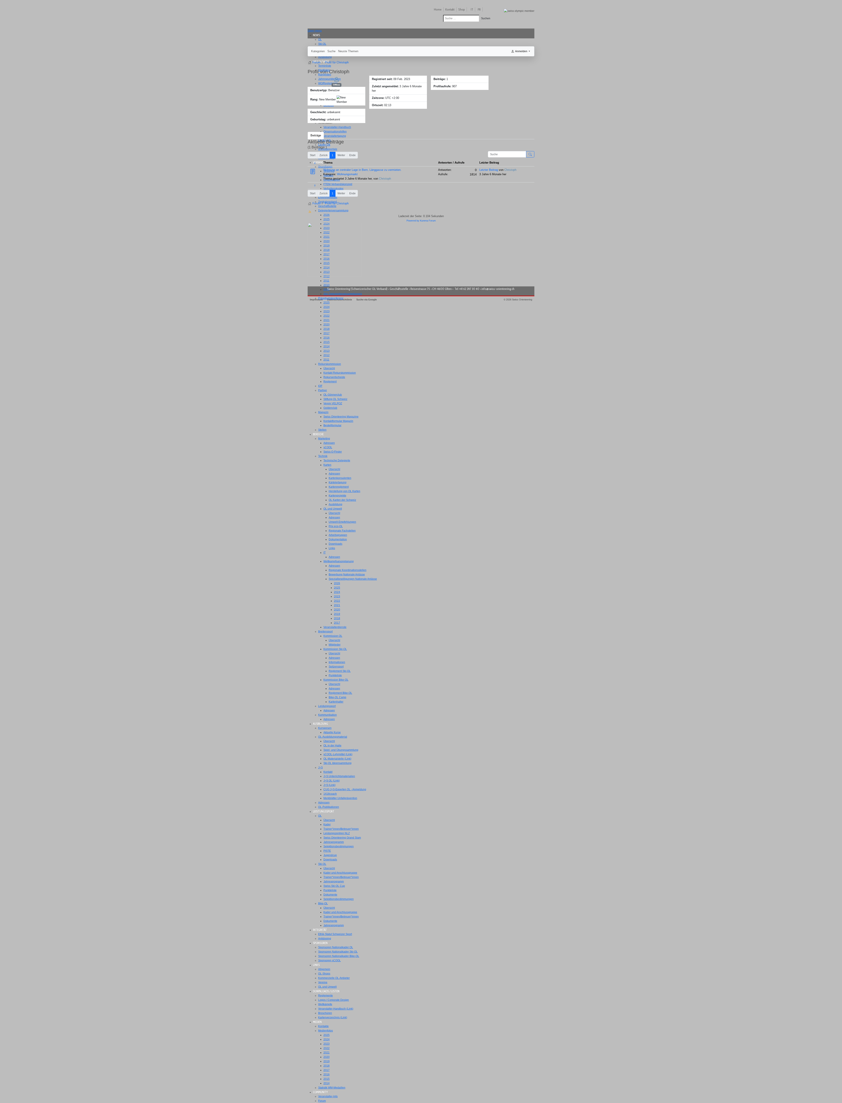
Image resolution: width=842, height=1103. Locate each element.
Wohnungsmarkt (347, 174)
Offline (336, 85)
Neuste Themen (348, 51)
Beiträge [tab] (315, 135)
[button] (318, 35)
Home (438, 9)
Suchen (485, 18)
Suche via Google (366, 299)
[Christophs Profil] (336, 79)
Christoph (385, 178)
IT (472, 9)
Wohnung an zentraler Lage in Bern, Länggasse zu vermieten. (362, 169)
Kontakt (450, 9)
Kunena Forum (428, 220)
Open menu (315, 30)
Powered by (413, 220)
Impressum (316, 299)
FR (479, 9)
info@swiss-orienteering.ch (498, 289)
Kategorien (318, 51)
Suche (331, 51)
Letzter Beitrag (488, 169)
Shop (461, 9)
